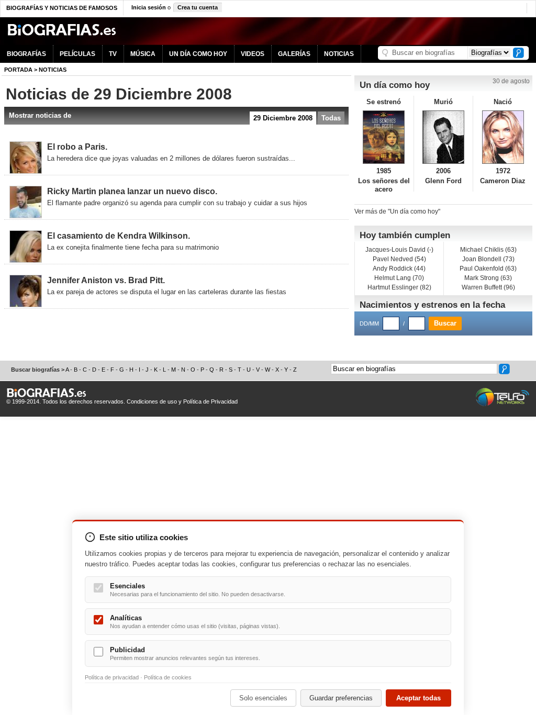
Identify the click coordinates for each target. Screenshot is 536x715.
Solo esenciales (263, 698)
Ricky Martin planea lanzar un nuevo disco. (132, 191)
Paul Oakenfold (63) (488, 268)
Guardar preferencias (341, 698)
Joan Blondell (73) (488, 259)
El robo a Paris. (77, 146)
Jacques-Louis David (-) (399, 249)
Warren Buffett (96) (488, 287)
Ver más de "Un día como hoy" (397, 211)
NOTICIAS (339, 54)
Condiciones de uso (152, 401)
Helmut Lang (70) (399, 278)
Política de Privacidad (210, 401)
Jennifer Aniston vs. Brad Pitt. (106, 280)
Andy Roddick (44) (399, 268)
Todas (331, 118)
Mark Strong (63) (488, 278)
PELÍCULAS (77, 54)
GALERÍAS (294, 54)
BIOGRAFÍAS (26, 54)
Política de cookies (168, 677)
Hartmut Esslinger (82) (399, 287)
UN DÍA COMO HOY (198, 54)
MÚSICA (142, 54)
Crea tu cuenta (197, 7)
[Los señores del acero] (384, 137)
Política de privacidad (112, 677)
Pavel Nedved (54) (399, 259)
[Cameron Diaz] (502, 137)
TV (113, 54)
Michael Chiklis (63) (488, 249)
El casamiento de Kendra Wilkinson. (118, 235)
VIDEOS (252, 54)
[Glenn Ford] (443, 137)
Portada (18, 69)
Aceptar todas (418, 698)
